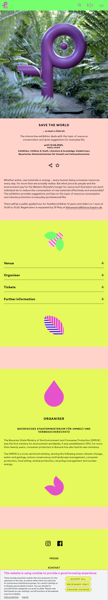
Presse (54, 558)
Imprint (25, 597)
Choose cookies (78, 589)
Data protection (11, 597)
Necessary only (78, 584)
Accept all (78, 579)
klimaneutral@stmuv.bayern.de (84, 207)
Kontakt (54, 567)
